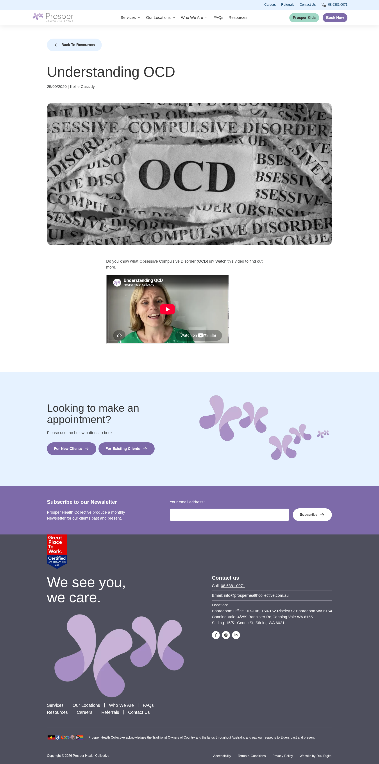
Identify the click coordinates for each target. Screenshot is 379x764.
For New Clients (68, 449)
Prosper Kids (304, 18)
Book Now (335, 18)
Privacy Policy (282, 756)
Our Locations (158, 17)
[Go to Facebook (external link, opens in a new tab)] (216, 635)
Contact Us (308, 4)
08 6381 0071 (337, 4)
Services (128, 17)
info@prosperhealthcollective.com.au (256, 595)
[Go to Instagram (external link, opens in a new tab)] (226, 635)
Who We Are (192, 17)
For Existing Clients (122, 449)
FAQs (218, 17)
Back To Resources (78, 45)
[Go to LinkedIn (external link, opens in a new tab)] (236, 635)
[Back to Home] (53, 17)
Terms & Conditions (252, 756)
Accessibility (222, 756)
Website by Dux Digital (316, 756)
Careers (270, 4)
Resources (238, 17)
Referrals (287, 4)
